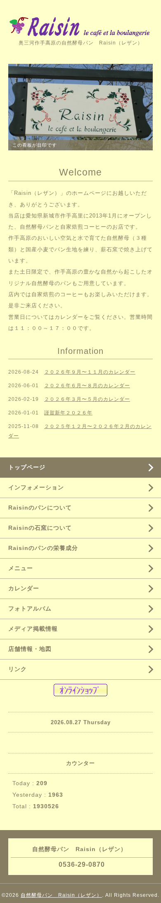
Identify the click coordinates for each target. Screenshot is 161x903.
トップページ (26, 467)
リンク (17, 669)
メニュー (20, 568)
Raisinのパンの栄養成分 (43, 548)
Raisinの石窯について (40, 527)
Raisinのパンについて (40, 507)
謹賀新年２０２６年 (68, 413)
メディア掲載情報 (33, 628)
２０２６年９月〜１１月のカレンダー (89, 372)
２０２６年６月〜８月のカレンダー (87, 385)
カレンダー (68, 317)
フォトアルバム (30, 608)
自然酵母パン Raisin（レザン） (61, 895)
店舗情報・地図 (30, 649)
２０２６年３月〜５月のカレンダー (87, 399)
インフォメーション (36, 487)
